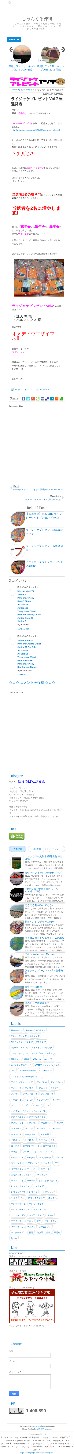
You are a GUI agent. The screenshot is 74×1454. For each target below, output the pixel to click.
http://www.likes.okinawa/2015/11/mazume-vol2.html (36, 130)
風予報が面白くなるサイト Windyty (44, 937)
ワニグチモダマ (18, 1232)
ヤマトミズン (50, 1221)
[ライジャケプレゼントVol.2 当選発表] (17, 976)
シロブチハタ (45, 1157)
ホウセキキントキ (36, 1198)
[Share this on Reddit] (56, 399)
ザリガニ (15, 1151)
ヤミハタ (31, 1227)
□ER (13, 1071)
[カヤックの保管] (17, 993)
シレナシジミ (17, 1157)
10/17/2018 (23, 629)
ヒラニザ (33, 1192)
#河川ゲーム (38, 1053)
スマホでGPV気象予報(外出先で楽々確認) (45, 857)
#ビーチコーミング (20, 1047)
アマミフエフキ (30, 1094)
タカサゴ (47, 1163)
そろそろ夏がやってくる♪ (39, 905)
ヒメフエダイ (39, 1186)
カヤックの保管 (33, 986)
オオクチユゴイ (18, 1117)
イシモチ (29, 1100)
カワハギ (41, 1128)
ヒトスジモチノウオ (20, 1186)
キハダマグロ (31, 1134)
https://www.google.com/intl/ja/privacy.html (37, 1453)
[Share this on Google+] (33, 399)
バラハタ (31, 1180)
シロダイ (31, 1157)
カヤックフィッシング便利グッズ (43, 872)
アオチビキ (42, 1082)
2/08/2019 (22, 674)
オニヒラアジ (47, 1123)
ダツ (57, 1163)
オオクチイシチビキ (36, 1111)
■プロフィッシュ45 (44, 1065)
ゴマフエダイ (49, 1146)
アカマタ (54, 1088)
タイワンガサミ (32, 1163)
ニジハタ (45, 1169)
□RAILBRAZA (45, 1071)
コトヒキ (15, 1146)
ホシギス (52, 1198)
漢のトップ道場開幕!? (37, 1003)
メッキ (50, 1215)
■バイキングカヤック (21, 1065)
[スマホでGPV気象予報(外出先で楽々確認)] (17, 862)
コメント (56, 849)
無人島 (14, 1238)
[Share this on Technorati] (61, 399)
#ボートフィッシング (42, 1047)
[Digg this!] (42, 399)
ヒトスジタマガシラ (48, 1180)
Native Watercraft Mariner (51, 67)
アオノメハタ (57, 1082)
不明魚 (57, 1232)
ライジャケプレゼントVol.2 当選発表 (44, 971)
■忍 (58, 1065)
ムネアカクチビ (36, 1215)
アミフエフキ (47, 1094)
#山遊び (51, 1053)
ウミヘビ (37, 1105)
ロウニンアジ (45, 1227)
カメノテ (29, 1128)
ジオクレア (37, 1151)
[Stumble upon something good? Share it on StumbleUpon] (37, 399)
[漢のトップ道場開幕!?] (17, 1009)
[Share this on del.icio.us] (47, 399)
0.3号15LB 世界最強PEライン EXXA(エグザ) (43, 890)
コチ (52, 1140)
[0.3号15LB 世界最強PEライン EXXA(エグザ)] (17, 895)
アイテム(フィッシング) (22, 1082)
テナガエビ (32, 1169)
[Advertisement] (37, 444)
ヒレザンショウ (48, 1192)
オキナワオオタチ (37, 1117)
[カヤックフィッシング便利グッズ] (17, 879)
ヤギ (39, 1221)
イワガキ (57, 1100)
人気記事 (17, 849)
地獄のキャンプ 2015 (23, 66)
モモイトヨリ (17, 1221)
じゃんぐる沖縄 (37, 18)
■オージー (49, 1059)
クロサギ (31, 1140)
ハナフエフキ (41, 1175)
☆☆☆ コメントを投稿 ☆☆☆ (32, 682)
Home (13, 90)
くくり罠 (45, 1134)
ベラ (23, 1198)
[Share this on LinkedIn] (52, 399)
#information (16, 1030)
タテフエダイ (17, 1169)
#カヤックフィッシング (22, 1042)
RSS (9, 2)
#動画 (26, 1059)
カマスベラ (16, 1128)
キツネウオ (16, 1134)
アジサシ (15, 1094)
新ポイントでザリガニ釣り (39, 921)
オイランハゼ (17, 1111)
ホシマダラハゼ (18, 1204)
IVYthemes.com (46, 1429)
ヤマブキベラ (17, 1227)
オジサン (33, 1123)
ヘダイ (14, 1198)
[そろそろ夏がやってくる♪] (17, 911)
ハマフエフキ (17, 1180)
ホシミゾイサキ (36, 1204)
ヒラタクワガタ (18, 1192)
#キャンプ (41, 1042)
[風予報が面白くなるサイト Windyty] (17, 944)
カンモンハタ (54, 1128)
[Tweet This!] (28, 399)
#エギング (35, 1036)
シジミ (49, 1151)
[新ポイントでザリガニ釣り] (17, 928)
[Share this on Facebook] (23, 399)
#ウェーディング (19, 1036)
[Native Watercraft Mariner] (17, 960)
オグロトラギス (18, 1123)
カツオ (60, 1123)
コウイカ (43, 1140)
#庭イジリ (15, 1059)
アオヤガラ (16, 1088)
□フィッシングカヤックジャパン (26, 1076)
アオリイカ (30, 1088)
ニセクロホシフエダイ (21, 1175)
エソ (47, 1105)
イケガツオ (16, 1100)
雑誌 (31, 1232)
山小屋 (40, 1232)
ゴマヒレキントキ (31, 1146)
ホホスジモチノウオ (20, 1209)
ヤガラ (30, 1221)
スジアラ (59, 1157)
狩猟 (48, 1232)
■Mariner (37, 1059)
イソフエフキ (43, 1100)
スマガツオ (16, 1163)
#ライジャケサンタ (25, 90)
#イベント (40, 1030)
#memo (29, 1030)
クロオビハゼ (17, 1140)
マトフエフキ (39, 1209)
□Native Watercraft (27, 1071)
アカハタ (43, 1088)
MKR (38, 1429)
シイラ (26, 1151)
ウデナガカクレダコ (20, 1105)
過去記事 (37, 849)
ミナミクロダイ (18, 1215)
